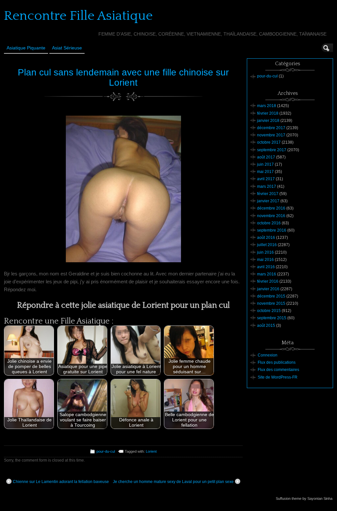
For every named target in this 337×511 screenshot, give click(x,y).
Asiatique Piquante (26, 47)
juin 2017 (265, 164)
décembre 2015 (271, 296)
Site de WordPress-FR (278, 377)
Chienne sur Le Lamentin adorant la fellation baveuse (61, 481)
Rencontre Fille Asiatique (78, 16)
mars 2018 (266, 105)
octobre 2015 (269, 310)
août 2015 (266, 325)
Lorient (151, 451)
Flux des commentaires (278, 369)
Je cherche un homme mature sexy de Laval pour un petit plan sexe (173, 481)
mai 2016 (265, 259)
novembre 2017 (271, 135)
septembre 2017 (271, 150)
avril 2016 (266, 267)
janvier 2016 (268, 289)
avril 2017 (266, 179)
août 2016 (266, 237)
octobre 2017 (269, 142)
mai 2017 (265, 171)
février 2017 (267, 193)
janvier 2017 (268, 201)
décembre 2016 (271, 208)
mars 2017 (266, 186)
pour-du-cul (105, 451)
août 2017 (266, 157)
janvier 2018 (268, 120)
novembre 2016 (271, 215)
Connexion (267, 355)
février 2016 (267, 281)
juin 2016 (265, 252)
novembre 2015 (271, 303)
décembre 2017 (271, 128)
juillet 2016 (267, 244)
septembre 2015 (271, 318)
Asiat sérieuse (67, 47)
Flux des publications (277, 362)
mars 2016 (266, 274)
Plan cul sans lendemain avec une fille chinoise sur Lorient (123, 77)
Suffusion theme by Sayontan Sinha (304, 498)
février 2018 (267, 113)
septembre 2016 (271, 230)
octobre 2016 (269, 223)
